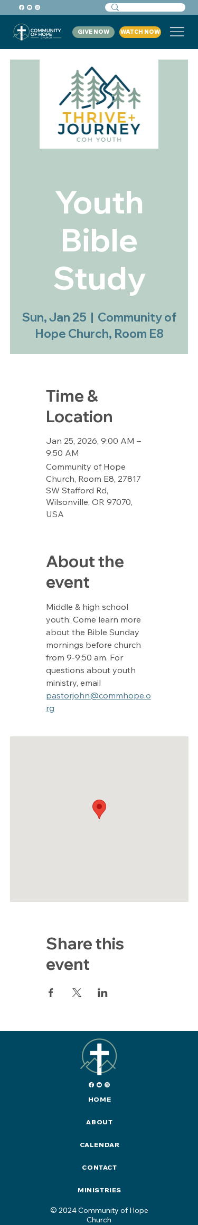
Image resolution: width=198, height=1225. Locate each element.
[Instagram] (37, 7)
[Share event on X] (77, 992)
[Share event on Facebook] (51, 992)
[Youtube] (29, 7)
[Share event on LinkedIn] (103, 992)
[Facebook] (21, 7)
